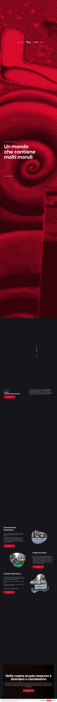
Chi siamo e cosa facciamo (8, 176)
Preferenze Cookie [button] (43, 700)
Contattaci (35, 42)
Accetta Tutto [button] (49, 700)
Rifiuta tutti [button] (53, 700)
